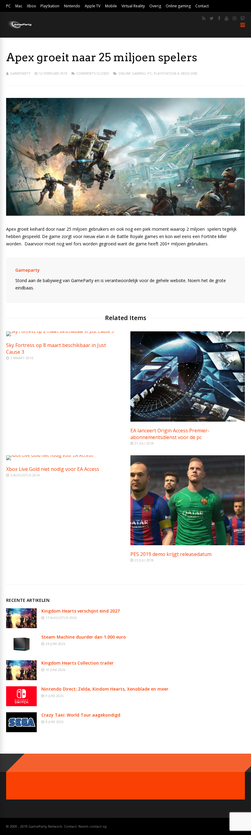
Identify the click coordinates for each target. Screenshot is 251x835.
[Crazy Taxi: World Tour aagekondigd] (21, 730)
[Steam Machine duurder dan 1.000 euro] (21, 652)
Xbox (31, 6)
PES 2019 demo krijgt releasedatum (171, 554)
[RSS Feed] (203, 18)
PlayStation (49, 6)
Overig (155, 6)
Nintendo (72, 6)
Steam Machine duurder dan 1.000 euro (83, 637)
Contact (202, 6)
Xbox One (189, 73)
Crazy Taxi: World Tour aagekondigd (80, 715)
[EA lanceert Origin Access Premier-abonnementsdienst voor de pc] (187, 420)
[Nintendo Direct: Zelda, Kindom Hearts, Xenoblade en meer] (21, 704)
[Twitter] (212, 18)
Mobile (111, 6)
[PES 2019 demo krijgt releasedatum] (187, 543)
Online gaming (178, 6)
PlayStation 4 (166, 73)
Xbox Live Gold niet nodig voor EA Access (52, 469)
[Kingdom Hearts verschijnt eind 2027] (21, 626)
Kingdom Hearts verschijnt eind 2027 (80, 611)
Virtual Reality (133, 6)
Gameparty (20, 73)
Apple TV (92, 6)
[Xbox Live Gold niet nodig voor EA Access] (49, 455)
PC (8, 6)
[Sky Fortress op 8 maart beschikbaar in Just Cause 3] (60, 331)
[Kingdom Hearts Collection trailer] (21, 678)
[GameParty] (19, 28)
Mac (18, 6)
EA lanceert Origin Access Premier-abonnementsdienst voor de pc (169, 434)
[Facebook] (219, 18)
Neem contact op (92, 826)
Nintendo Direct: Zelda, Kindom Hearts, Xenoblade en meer (104, 689)
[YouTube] (226, 18)
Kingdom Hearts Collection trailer (77, 663)
